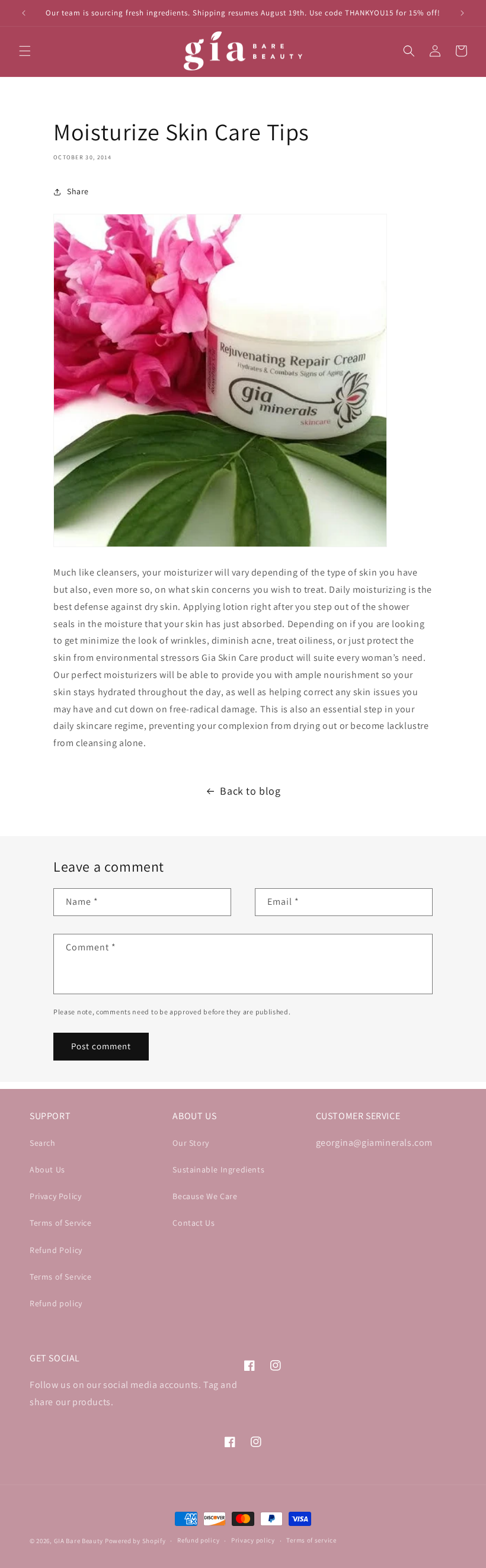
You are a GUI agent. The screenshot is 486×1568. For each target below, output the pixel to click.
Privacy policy (253, 1540)
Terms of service (311, 1540)
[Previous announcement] (24, 13)
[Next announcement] (462, 13)
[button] (25, 51)
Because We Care (204, 1196)
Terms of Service (61, 1222)
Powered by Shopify (135, 1541)
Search (43, 1143)
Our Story (190, 1143)
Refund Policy (56, 1250)
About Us (47, 1169)
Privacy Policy (55, 1196)
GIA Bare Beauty (79, 1541)
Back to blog (250, 791)
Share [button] (78, 191)
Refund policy (56, 1303)
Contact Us (193, 1222)
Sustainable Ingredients (218, 1169)
